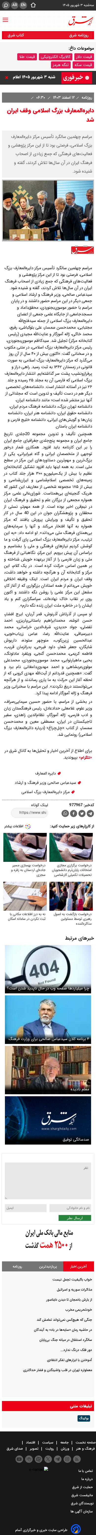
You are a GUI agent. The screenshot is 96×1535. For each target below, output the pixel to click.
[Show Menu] (5, 17)
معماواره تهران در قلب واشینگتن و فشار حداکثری (57, 1370)
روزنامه (86, 97)
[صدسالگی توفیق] (48, 1120)
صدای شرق (15, 1448)
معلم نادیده (80, 1089)
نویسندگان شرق (82, 1503)
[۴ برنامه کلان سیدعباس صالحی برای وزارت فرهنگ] (48, 1019)
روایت (49, 1448)
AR (14, 5)
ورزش (65, 1448)
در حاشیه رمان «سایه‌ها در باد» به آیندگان (63, 1330)
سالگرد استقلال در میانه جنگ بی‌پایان (65, 1340)
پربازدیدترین (48, 1266)
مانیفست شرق (82, 1495)
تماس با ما (86, 1471)
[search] (6, 5)
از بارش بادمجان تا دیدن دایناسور (69, 1299)
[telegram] (90, 814)
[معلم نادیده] (48, 1070)
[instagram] (67, 1459)
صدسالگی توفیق (76, 1139)
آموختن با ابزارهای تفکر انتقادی (69, 1360)
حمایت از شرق (83, 1487)
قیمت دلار (84, 57)
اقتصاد (30, 1442)
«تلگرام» (85, 758)
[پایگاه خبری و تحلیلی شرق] (80, 20)
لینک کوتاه (39, 805)
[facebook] (73, 814)
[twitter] (82, 814)
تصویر (34, 1448)
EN (23, 5)
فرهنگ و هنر (85, 1448)
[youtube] (19, 1459)
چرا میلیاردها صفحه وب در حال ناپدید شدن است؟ (48, 988)
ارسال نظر (75, 1218)
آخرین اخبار (78, 1266)
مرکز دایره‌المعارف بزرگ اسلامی (46, 792)
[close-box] (8, 77)
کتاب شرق (16, 35)
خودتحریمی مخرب (78, 1309)
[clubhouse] (29, 1459)
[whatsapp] (65, 813)
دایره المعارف (46, 773)
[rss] (77, 1459)
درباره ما (87, 1479)
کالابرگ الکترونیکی (55, 57)
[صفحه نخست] (31, 5)
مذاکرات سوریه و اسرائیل (74, 1289)
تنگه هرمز (61, 65)
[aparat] (38, 1459)
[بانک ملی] (48, 1250)
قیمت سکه (83, 65)
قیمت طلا (27, 57)
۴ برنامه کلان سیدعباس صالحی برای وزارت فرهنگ (49, 1039)
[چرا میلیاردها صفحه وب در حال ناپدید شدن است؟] (48, 969)
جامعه (64, 1442)
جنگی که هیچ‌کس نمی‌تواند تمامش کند (64, 1319)
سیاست (47, 1442)
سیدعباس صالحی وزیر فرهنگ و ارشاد (46, 783)
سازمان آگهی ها (82, 1511)
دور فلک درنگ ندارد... (76, 1350)
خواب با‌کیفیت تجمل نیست (72, 1279)
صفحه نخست (85, 1442)
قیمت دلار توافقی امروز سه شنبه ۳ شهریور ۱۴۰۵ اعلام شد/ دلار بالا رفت (33, 77)
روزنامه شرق (78, 35)
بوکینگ (84, 1418)
